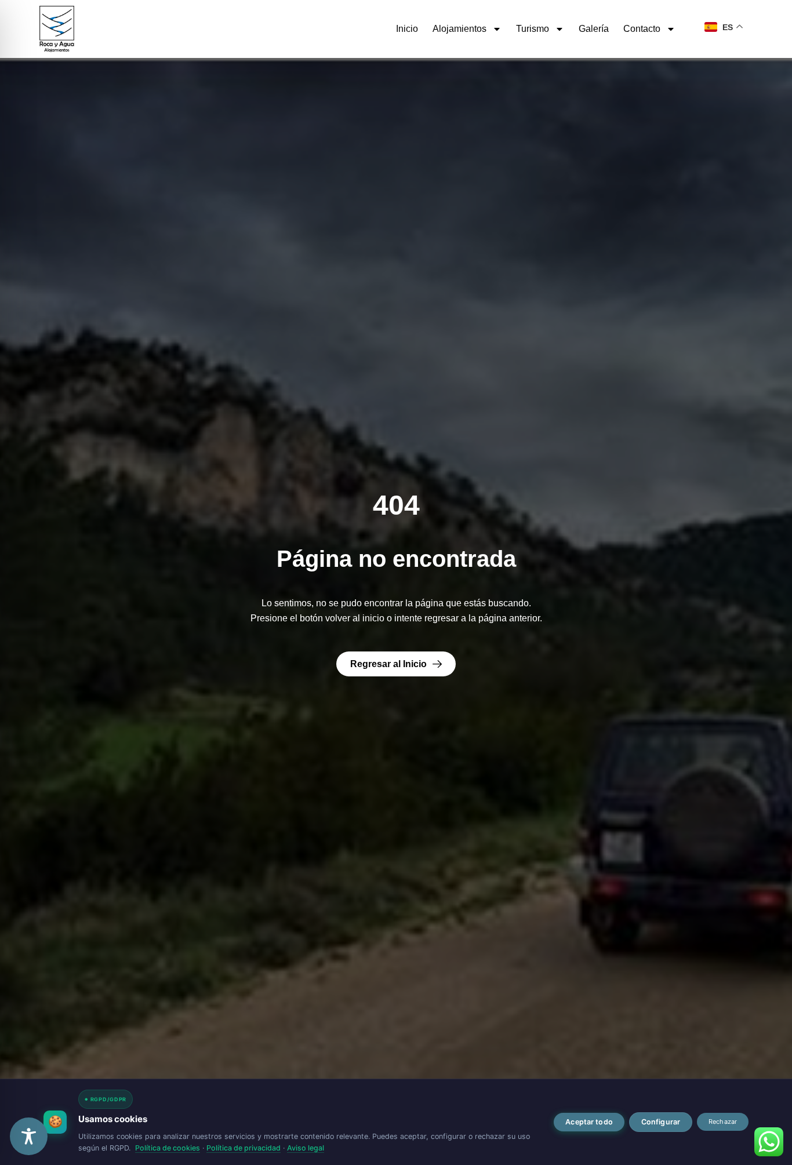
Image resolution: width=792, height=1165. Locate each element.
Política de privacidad (243, 1148)
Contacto (641, 29)
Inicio (407, 29)
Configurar (660, 1121)
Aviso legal (305, 1148)
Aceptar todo (589, 1121)
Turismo (532, 29)
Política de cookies (167, 1148)
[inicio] (56, 29)
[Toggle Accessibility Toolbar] (29, 1136)
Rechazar (723, 1121)
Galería (594, 29)
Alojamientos (459, 29)
